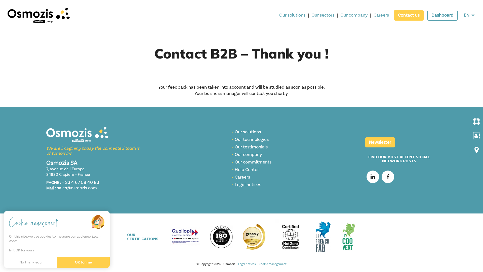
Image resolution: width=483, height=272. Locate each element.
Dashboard (442, 15)
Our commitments (253, 162)
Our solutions (292, 15)
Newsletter (380, 142)
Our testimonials (251, 147)
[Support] (476, 122)
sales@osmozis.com (77, 188)
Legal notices (248, 185)
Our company (354, 15)
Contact (409, 15)
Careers (381, 15)
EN (466, 15)
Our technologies (252, 139)
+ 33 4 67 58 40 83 (80, 182)
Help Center (247, 170)
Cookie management (273, 264)
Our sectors (322, 15)
